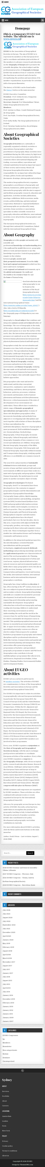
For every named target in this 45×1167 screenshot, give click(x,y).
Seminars (6, 1058)
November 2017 (9, 962)
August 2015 (7, 980)
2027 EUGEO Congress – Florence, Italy (18, 874)
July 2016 (6, 977)
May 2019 (6, 943)
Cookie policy (7, 1146)
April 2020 (7, 936)
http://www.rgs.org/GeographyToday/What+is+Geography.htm (32, 297)
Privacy (5, 1141)
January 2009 (8, 1017)
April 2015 (7, 988)
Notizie (5, 1054)
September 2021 (9, 925)
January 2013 (8, 1006)
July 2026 (6, 910)
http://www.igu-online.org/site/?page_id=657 (21, 305)
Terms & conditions (9, 1151)
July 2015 (6, 984)
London (5, 1121)
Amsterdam (6, 1116)
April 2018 (7, 955)
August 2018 (7, 951)
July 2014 (6, 992)
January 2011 (8, 1014)
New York (6, 1131)
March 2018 (7, 958)
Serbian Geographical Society (14, 881)
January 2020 (8, 940)
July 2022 (6, 921)
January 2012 (8, 1010)
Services (5, 1091)
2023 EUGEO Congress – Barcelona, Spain (19, 885)
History (9, 90)
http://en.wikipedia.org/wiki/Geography (19, 311)
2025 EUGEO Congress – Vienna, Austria (18, 878)
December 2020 (9, 932)
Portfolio (5, 1096)
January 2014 (8, 995)
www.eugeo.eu (11, 38)
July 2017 (6, 969)
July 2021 (6, 929)
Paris (4, 1126)
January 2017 (8, 973)
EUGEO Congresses (10, 1035)
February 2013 (8, 1003)
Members (6, 1043)
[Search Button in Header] (42, 20)
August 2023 (7, 917)
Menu (6, 2)
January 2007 (8, 1021)
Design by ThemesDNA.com (22, 1165)
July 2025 (6, 914)
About (4, 1101)
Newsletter (7, 1046)
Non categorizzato (10, 1050)
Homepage (22, 28)
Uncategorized (8, 1061)
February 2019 (8, 947)
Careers (5, 1106)
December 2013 (9, 999)
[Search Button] (22, 1070)
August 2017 (7, 966)
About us (5, 1156)
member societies (13, 681)
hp (4, 1039)
